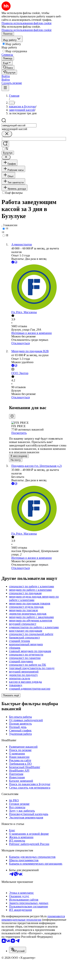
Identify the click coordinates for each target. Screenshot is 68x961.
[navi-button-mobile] (5, 88)
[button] (6, 76)
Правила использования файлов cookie (27, 30)
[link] (8, 67)
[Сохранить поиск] (5, 144)
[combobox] (19, 125)
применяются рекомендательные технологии (33, 918)
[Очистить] (7, 134)
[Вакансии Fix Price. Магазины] (37, 287)
